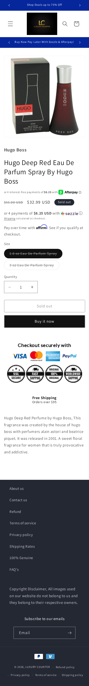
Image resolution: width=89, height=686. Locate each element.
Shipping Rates (22, 546)
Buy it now (44, 321)
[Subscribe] (69, 633)
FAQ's (14, 569)
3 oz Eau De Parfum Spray (34, 266)
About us (16, 488)
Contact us (18, 499)
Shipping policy (72, 675)
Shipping (9, 218)
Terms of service (22, 523)
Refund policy (65, 667)
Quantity (10, 276)
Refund (15, 511)
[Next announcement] (80, 5)
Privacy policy (21, 534)
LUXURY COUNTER (37, 667)
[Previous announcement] (9, 5)
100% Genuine (21, 557)
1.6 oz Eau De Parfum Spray (36, 254)
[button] (10, 24)
